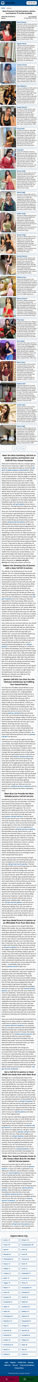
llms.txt (15, 1365)
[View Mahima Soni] (8, 286)
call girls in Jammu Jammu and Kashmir (18, 469)
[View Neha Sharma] (8, 31)
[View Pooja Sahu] (8, 137)
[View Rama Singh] (8, 435)
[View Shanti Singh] (8, 244)
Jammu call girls (14, 713)
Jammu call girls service (22, 756)
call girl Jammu (18, 1136)
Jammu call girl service (14, 816)
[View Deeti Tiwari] (8, 371)
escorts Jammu (20, 1112)
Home (3, 8)
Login (6, 1362)
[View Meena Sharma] (8, 307)
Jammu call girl (24, 1132)
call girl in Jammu (26, 1101)
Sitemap (30, 1362)
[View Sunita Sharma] (8, 265)
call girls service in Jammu (20, 786)
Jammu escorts (13, 966)
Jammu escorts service (23, 1034)
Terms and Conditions (27, 1365)
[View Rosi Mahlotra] (8, 95)
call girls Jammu (19, 504)
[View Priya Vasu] (8, 329)
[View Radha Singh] (8, 222)
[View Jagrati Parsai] (8, 52)
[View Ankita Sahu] (8, 414)
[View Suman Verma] (8, 73)
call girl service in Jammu (17, 864)
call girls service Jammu (16, 522)
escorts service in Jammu (14, 1025)
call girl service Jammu (13, 902)
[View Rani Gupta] (8, 350)
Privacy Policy (19, 1368)
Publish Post (22, 1362)
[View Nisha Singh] (8, 201)
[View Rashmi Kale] (8, 392)
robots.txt (7, 1365)
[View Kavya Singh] (8, 180)
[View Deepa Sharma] (8, 116)
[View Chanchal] (8, 159)
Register (13, 1362)
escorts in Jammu (10, 947)
